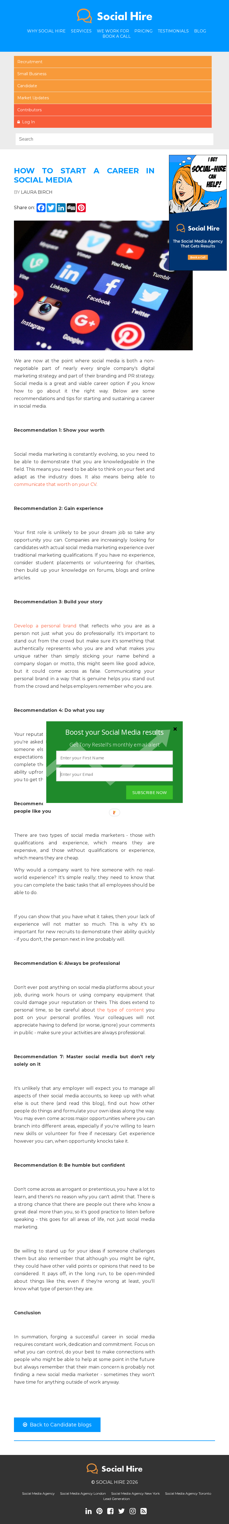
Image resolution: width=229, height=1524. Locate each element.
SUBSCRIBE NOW (149, 792)
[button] (114, 732)
